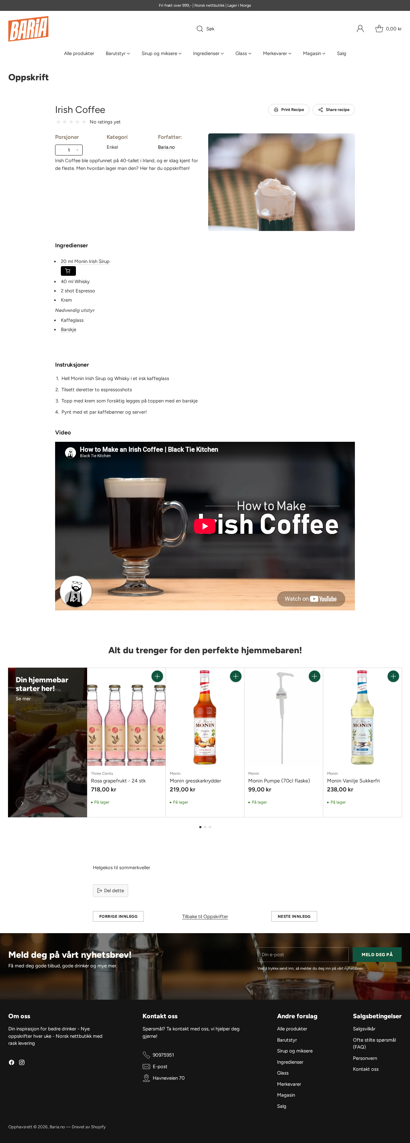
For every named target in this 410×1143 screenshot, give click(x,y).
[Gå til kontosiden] (360, 29)
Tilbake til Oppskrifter (205, 916)
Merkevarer (289, 1084)
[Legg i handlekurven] (157, 676)
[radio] (58, 122)
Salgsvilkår (364, 1029)
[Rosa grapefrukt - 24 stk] (126, 717)
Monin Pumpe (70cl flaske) (279, 781)
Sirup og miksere (295, 1051)
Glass (283, 1073)
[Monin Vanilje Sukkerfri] (362, 717)
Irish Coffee (80, 109)
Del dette (114, 890)
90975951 (163, 1055)
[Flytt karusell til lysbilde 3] (210, 827)
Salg (281, 1106)
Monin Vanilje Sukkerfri (353, 781)
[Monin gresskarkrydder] (205, 717)
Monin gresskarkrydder (195, 781)
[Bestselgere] (22, 803)
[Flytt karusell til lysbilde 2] (205, 827)
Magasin (286, 1095)
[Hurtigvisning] (157, 690)
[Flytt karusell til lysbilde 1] (200, 827)
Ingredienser (290, 1062)
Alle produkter (292, 1029)
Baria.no (166, 147)
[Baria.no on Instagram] (22, 1063)
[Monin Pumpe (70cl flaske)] (283, 717)
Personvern (365, 1058)
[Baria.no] (28, 29)
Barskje (68, 329)
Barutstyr (287, 1040)
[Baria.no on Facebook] (11, 1063)
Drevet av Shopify (89, 1126)
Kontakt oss (366, 1069)
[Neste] (400, 742)
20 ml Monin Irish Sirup (85, 261)
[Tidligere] (10, 742)
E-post (160, 1066)
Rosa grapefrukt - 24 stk (118, 781)
